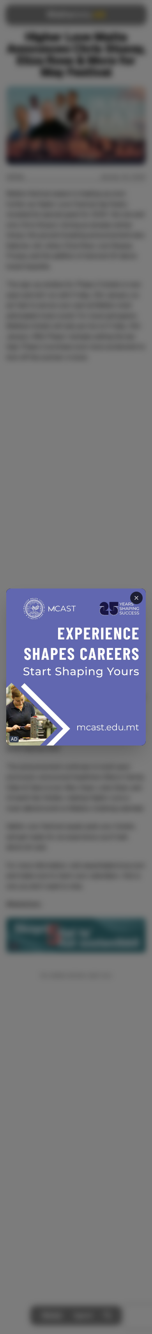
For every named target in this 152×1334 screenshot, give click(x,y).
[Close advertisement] (136, 598)
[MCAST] (76, 667)
